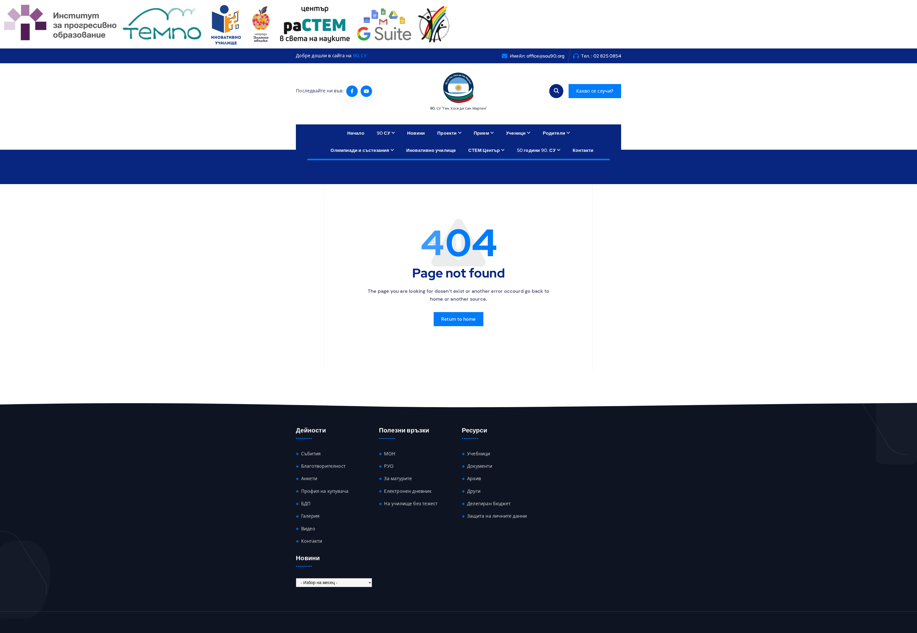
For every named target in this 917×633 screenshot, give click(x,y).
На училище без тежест (410, 504)
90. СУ (360, 56)
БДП (306, 504)
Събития (311, 454)
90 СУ (383, 133)
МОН (389, 454)
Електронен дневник (407, 491)
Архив (474, 479)
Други (473, 491)
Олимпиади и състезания (360, 150)
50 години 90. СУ (536, 150)
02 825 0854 (607, 56)
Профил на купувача (324, 491)
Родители (554, 133)
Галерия (310, 516)
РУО (389, 466)
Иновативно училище (431, 150)
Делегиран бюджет (489, 504)
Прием (481, 133)
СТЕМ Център (484, 150)
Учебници (478, 454)
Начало (355, 133)
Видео (308, 529)
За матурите (398, 479)
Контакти (583, 150)
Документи (479, 466)
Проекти (447, 133)
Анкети (309, 479)
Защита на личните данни (497, 516)
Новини (416, 133)
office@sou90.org (545, 56)
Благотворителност (323, 466)
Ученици (516, 133)
